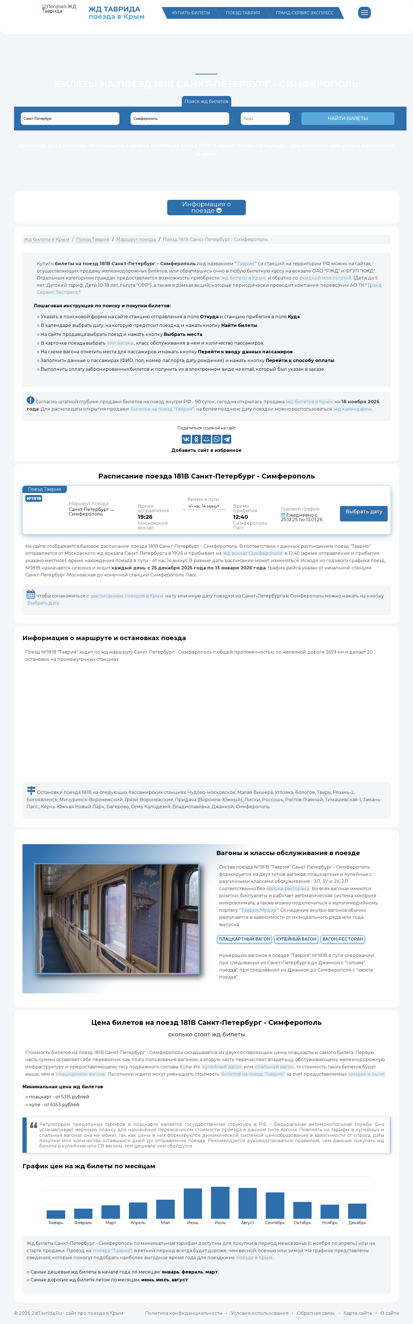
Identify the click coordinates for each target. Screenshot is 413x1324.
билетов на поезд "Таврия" (162, 409)
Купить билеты (191, 12)
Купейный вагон (296, 939)
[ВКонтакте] (186, 439)
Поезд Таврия (243, 12)
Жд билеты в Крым (46, 239)
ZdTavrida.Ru (46, 1313)
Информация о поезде (206, 207)
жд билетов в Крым (310, 401)
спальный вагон (274, 1066)
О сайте (389, 1313)
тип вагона (120, 343)
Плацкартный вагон (244, 939)
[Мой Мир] (206, 439)
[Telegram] (226, 439)
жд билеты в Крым (244, 278)
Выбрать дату (43, 603)
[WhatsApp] (216, 439)
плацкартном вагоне (80, 1074)
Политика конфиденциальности (184, 1313)
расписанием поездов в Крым (127, 596)
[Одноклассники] (196, 439)
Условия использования (260, 1313)
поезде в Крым (254, 1257)
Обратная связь (316, 1313)
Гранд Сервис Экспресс (304, 12)
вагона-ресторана (288, 888)
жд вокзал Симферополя (253, 553)
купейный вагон (222, 1066)
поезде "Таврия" (112, 1250)
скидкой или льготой (325, 278)
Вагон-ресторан (343, 939)
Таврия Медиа (259, 910)
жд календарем (353, 409)
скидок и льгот (367, 1074)
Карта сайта (357, 1313)
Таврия (245, 263)
